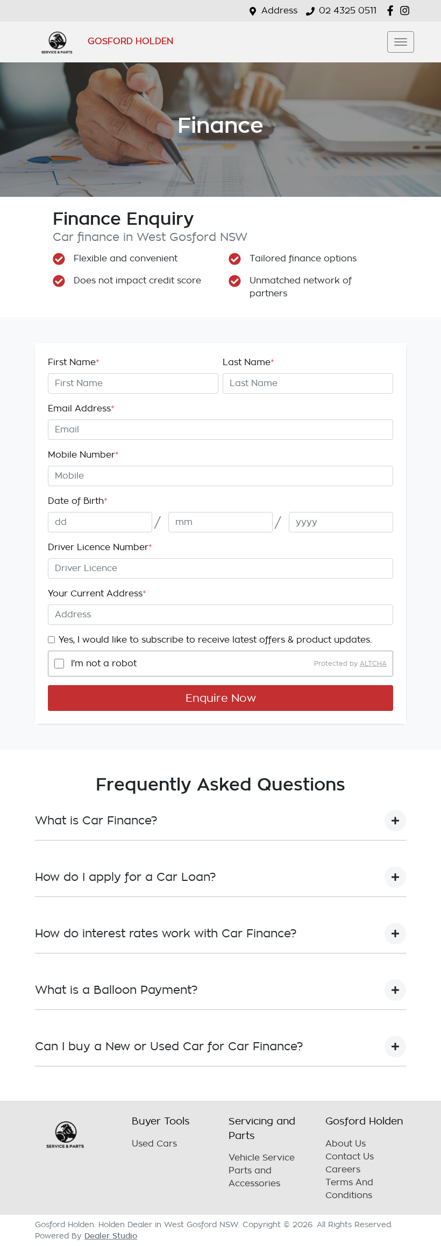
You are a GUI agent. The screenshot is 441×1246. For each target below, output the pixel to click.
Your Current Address (97, 593)
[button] (400, 42)
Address (279, 10)
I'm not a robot (104, 663)
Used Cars (154, 1144)
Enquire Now (221, 698)
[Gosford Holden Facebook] (392, 10)
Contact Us (349, 1156)
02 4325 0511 (347, 10)
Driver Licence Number (100, 547)
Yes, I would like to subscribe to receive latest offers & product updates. (215, 640)
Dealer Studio (110, 1235)
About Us (345, 1144)
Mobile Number (83, 455)
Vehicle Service (262, 1158)
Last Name (248, 362)
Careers (342, 1169)
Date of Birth (78, 501)
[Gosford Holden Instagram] (407, 10)
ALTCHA (373, 663)
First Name (73, 362)
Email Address (81, 408)
